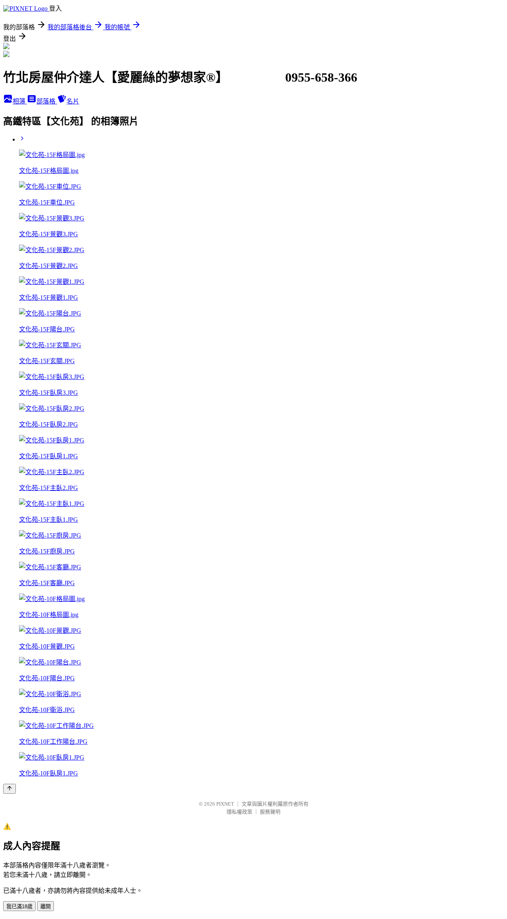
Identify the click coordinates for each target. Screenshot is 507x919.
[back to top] (9, 789)
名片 (73, 101)
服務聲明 (270, 812)
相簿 (20, 101)
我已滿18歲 (19, 906)
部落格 (46, 101)
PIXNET (225, 804)
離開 (45, 906)
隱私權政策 (239, 812)
